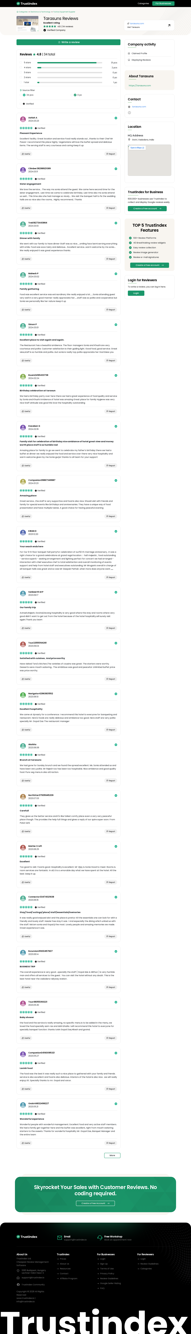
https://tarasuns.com (140, 85)
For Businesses (163, 3)
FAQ (102, 1288)
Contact (64, 1273)
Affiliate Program (68, 1278)
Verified (30, 104)
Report (112, 154)
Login (136, 293)
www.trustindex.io (25, 1298)
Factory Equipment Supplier (64, 12)
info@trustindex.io (26, 1301)
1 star (26, 82)
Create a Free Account (93, 1203)
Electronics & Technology (41, 12)
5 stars (27, 62)
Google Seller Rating (110, 1283)
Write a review (70, 42)
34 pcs (30, 95)
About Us (64, 1263)
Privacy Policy (107, 1273)
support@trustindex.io (75, 1239)
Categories (143, 3)
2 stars (27, 77)
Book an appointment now (117, 1239)
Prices (63, 1258)
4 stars (27, 67)
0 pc (79, 95)
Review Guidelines (109, 1278)
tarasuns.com (139, 106)
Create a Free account (145, 208)
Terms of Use (107, 1268)
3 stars (27, 72)
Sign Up (104, 1263)
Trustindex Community (33, 1284)
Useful (27, 154)
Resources (65, 1268)
